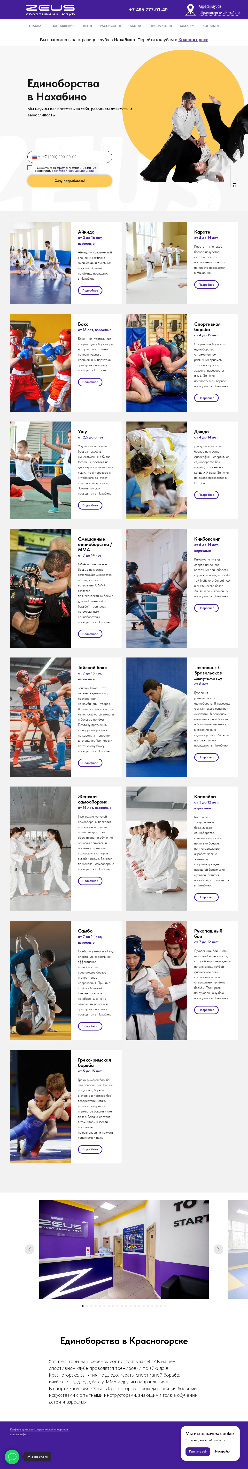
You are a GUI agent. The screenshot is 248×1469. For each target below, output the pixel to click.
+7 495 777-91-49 (148, 9)
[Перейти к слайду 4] (96, 1306)
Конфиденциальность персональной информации (39, 1429)
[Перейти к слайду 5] (100, 1306)
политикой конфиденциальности (74, 170)
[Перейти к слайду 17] (152, 1306)
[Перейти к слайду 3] (91, 1306)
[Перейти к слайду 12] (131, 1306)
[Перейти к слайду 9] (117, 1306)
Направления (63, 26)
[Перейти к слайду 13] (135, 1306)
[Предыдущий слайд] (29, 1249)
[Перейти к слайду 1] (83, 1306)
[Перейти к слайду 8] (113, 1306)
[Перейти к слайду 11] (126, 1306)
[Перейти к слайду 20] (165, 1306)
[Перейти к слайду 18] (157, 1306)
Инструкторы (160, 26)
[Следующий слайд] (218, 1249)
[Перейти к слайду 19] (161, 1306)
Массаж (187, 26)
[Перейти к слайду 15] (144, 1306)
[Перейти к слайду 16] (148, 1306)
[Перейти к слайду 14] (139, 1306)
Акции (135, 26)
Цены (87, 26)
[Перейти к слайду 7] (109, 1306)
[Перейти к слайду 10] (122, 1306)
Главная (36, 26)
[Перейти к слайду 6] (104, 1306)
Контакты (211, 26)
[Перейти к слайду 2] (87, 1306)
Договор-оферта (20, 1434)
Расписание (111, 26)
